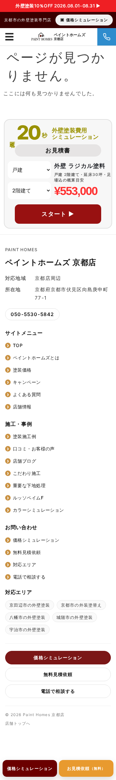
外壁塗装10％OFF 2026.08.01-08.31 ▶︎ (57, 5)
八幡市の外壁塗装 (27, 617)
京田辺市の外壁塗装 (29, 605)
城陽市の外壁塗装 (74, 617)
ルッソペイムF (28, 497)
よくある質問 (27, 394)
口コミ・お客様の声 (34, 448)
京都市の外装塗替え (81, 605)
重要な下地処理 (29, 485)
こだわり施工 (27, 473)
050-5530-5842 (32, 314)
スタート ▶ (58, 213)
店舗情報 (22, 406)
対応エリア (24, 564)
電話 (106, 37)
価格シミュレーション (87, 19)
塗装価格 (22, 370)
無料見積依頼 (27, 552)
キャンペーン (27, 382)
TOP (18, 345)
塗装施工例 (24, 436)
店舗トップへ (17, 723)
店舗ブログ (24, 461)
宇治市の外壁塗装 (27, 629)
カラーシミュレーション (38, 510)
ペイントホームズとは (36, 357)
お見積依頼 (86, 768)
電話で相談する (29, 577)
